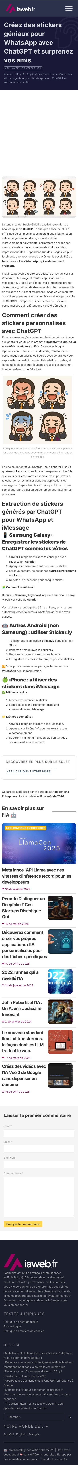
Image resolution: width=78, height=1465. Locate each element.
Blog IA (20, 74)
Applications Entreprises (23, 68)
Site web (9, 1157)
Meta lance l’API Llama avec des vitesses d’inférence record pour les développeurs (36, 876)
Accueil (8, 74)
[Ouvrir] (69, 8)
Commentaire (13, 1173)
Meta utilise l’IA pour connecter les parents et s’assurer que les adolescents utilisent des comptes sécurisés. (37, 1394)
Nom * (8, 1126)
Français (34, 1434)
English (21, 1434)
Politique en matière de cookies (24, 1331)
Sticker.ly (60, 632)
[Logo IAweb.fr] (20, 8)
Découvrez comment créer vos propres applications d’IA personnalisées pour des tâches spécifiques (24, 944)
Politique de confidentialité (21, 1321)
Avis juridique (12, 1326)
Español (9, 1434)
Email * (8, 1142)
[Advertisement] (39, 133)
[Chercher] (69, 1416)
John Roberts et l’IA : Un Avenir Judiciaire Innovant (22, 1008)
